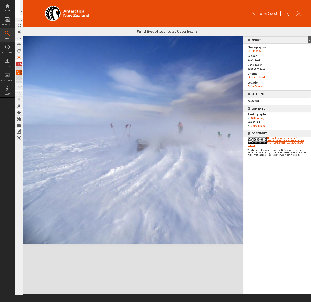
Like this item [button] (19, 119)
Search (7, 38)
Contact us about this (19, 125)
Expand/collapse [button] (309, 39)
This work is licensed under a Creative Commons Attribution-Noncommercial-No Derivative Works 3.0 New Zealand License (276, 142)
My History (7, 52)
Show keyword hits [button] (19, 93)
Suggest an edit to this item (19, 131)
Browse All (7, 24)
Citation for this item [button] (19, 138)
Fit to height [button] (19, 44)
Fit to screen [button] (19, 32)
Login (7, 66)
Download (19, 106)
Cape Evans (255, 86)
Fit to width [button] (19, 38)
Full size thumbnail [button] (19, 25)
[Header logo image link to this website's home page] (67, 7)
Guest (272, 13)
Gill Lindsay (254, 51)
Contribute (7, 80)
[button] (19, 72)
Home (7, 10)
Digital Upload (256, 77)
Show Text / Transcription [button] (19, 87)
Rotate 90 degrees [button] (19, 51)
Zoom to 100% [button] (19, 57)
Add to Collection (19, 112)
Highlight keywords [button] (19, 100)
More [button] (7, 94)
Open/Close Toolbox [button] (21, 7)
